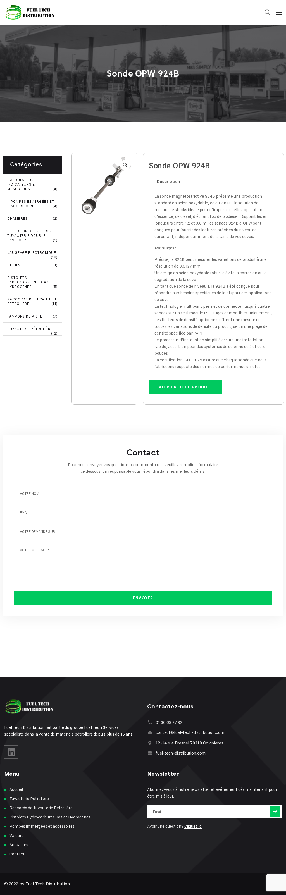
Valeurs (16, 835)
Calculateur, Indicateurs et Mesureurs (32, 184)
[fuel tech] (30, 12)
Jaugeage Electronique (32, 254)
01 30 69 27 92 (169, 722)
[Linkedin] (11, 752)
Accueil (16, 789)
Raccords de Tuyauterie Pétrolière (32, 301)
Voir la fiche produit (185, 387)
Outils (32, 265)
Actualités (18, 844)
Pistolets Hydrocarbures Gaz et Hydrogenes (32, 282)
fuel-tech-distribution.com (181, 753)
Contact (17, 853)
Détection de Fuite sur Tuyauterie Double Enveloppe (32, 235)
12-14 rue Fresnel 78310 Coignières (189, 743)
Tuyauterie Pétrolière (32, 330)
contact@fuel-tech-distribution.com (190, 732)
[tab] (168, 181)
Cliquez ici (193, 826)
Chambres (32, 218)
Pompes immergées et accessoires (34, 203)
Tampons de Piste (32, 316)
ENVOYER (143, 598)
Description (168, 181)
